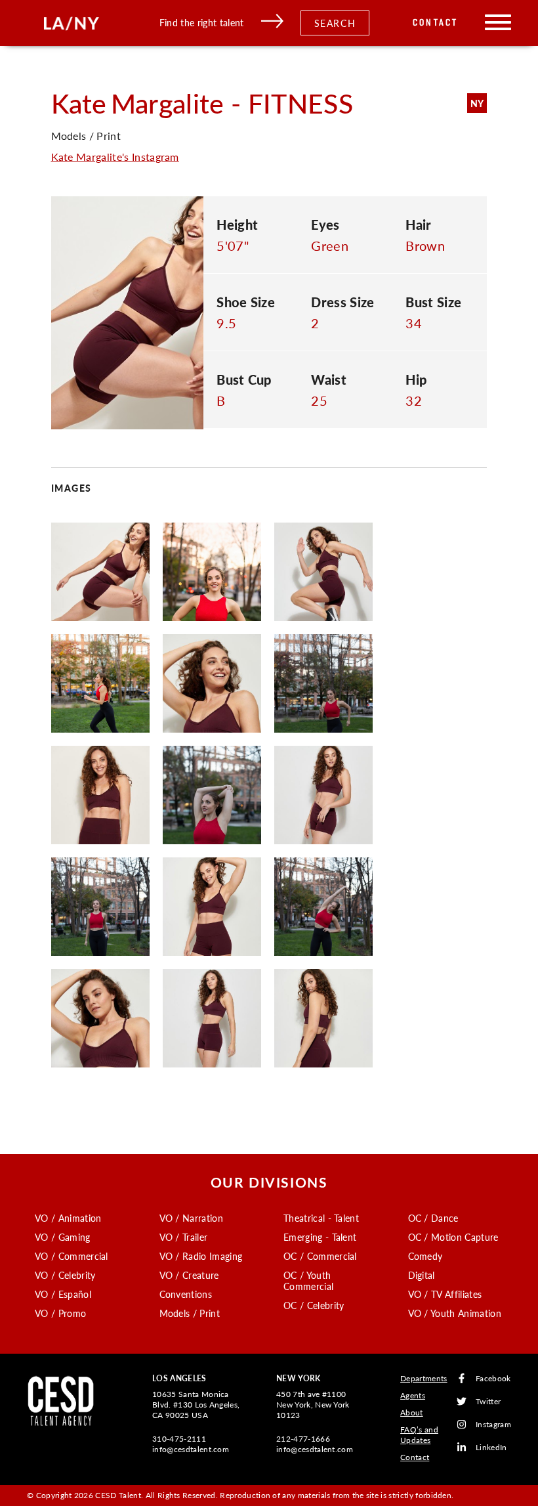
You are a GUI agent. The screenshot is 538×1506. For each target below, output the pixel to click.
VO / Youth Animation (454, 1313)
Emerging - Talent (319, 1236)
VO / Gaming (63, 1236)
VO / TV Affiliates (445, 1294)
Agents (412, 1395)
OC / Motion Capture (453, 1236)
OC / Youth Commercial (308, 1280)
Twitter (488, 1401)
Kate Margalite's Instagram (115, 156)
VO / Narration (191, 1217)
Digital (421, 1274)
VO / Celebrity (65, 1274)
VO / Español (63, 1294)
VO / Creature (189, 1274)
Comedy (425, 1255)
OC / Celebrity (313, 1305)
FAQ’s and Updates (419, 1435)
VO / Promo (60, 1313)
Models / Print (189, 1313)
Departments (423, 1378)
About (411, 1412)
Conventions (186, 1294)
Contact (435, 22)
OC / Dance (433, 1217)
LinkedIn (491, 1447)
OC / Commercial (320, 1255)
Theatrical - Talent (321, 1217)
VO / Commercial (71, 1255)
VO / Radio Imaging (201, 1255)
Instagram (493, 1424)
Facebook (493, 1378)
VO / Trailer (183, 1236)
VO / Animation (68, 1217)
